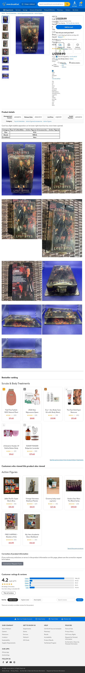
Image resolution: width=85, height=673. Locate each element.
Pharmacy (60, 10)
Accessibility (48, 637)
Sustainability (6, 640)
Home (3, 13)
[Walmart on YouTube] (11, 662)
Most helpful (37, 600)
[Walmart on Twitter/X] (7, 662)
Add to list (63, 63)
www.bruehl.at (56, 78)
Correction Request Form (12, 564)
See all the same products (75, 548)
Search (80, 600)
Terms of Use (69, 629)
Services (18, 10)
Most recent (12, 600)
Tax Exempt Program (50, 643)
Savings (25, 10)
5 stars (27, 578)
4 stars (27, 581)
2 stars (27, 585)
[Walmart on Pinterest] (14, 662)
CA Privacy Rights (70, 634)
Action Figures (38, 13)
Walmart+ (26, 637)
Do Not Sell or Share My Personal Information (72, 643)
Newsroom (5, 634)
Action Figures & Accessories (25, 13)
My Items (75, 10)
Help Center (41, 619)
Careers (68, 10)
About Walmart (6, 629)
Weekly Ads (67, 619)
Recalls (46, 634)
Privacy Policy (69, 631)
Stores (25, 631)
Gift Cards (26, 640)
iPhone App (5, 652)
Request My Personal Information (71, 638)
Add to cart (69, 27)
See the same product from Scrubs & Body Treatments (66, 460)
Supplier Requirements (8, 643)
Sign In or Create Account (24, 619)
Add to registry (75, 63)
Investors (4, 637)
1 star (27, 587)
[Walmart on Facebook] (3, 662)
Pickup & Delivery (49, 10)
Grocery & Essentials (36, 10)
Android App (5, 655)
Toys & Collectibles (11, 13)
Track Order (54, 619)
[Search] (67, 4)
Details (71, 59)
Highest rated (25, 600)
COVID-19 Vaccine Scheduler (52, 629)
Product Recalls (48, 640)
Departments (9, 10)
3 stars (27, 583)
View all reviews (9, 593)
